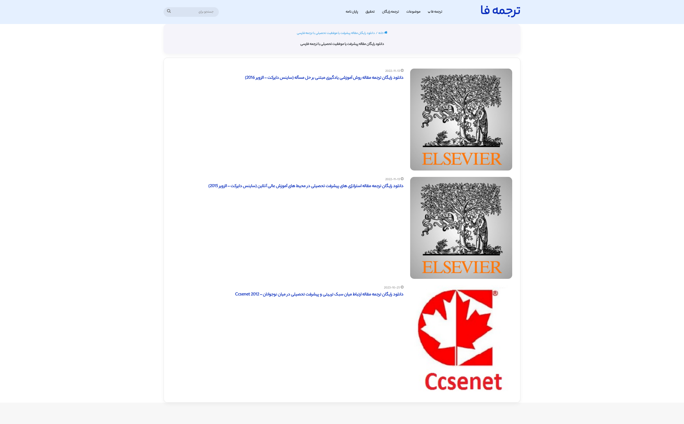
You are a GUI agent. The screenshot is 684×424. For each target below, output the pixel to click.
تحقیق (370, 12)
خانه (381, 33)
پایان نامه (352, 12)
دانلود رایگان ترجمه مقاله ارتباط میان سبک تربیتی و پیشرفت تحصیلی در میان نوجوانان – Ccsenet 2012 (319, 294)
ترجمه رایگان (390, 12)
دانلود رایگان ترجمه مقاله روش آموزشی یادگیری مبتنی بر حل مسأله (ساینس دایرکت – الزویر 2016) (324, 78)
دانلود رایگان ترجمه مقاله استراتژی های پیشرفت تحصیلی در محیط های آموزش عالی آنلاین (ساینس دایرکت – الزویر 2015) (305, 186)
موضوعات (413, 12)
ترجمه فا (436, 12)
